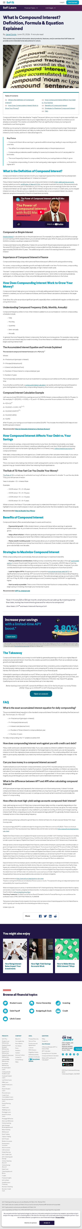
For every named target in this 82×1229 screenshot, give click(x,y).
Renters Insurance (7, 1141)
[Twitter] (45, 916)
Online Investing (6, 1123)
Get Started (72, 2)
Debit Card (5, 1169)
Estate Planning (6, 1152)
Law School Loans (7, 1080)
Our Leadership (19, 1041)
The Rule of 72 (8, 475)
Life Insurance (6, 1150)
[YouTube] (78, 1054)
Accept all (47, 1223)
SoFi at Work (5, 1180)
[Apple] (68, 1061)
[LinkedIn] (50, 916)
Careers (17, 1053)
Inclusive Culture (20, 1055)
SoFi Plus (4, 1039)
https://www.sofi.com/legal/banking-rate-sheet (30, 878)
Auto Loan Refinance (7, 1121)
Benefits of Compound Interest (56, 105)
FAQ (46, 111)
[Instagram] (74, 1054)
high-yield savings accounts (64, 182)
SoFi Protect (5, 1139)
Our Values (18, 1046)
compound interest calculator (35, 385)
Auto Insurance (6, 1147)
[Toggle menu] (5, 2)
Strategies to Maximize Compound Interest (60, 108)
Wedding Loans (6, 1110)
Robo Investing (6, 1129)
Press (16, 1048)
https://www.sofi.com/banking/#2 (21, 646)
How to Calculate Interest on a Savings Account (32, 429)
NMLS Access (32, 1050)
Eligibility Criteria (33, 1052)
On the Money (19, 1059)
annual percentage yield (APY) (58, 571)
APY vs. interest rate (22, 591)
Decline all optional (30, 1223)
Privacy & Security (33, 1039)
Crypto (4, 1175)
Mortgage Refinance (7, 1118)
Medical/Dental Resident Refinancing (6, 1047)
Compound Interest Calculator (50, 1055)
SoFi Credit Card (6, 1154)
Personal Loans (6, 1093)
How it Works (19, 1043)
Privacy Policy (60, 1217)
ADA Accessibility (33, 1054)
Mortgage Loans (6, 1112)
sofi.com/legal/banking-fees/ (22, 892)
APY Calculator (46, 1051)
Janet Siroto (11, 34)
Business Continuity (34, 1057)
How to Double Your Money (25, 511)
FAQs (16, 1062)
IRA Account (5, 1132)
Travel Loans (5, 1107)
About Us (17, 1039)
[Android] (68, 1066)
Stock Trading (6, 1134)
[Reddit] (55, 916)
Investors (17, 1050)
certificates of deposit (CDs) (30, 184)
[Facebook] (40, 916)
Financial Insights (6, 1178)
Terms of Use (32, 1041)
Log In (62, 2)
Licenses (31, 1047)
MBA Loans (5, 1082)
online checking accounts (63, 448)
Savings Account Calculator (49, 1053)
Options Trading (6, 1136)
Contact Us (18, 1057)
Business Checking (7, 1186)
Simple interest (8, 237)
